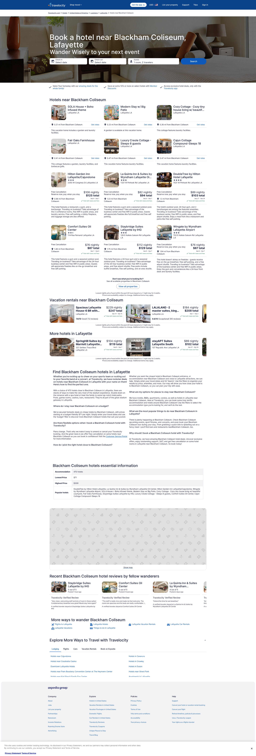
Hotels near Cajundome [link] (61, 656)
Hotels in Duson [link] (135, 666)
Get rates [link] (95, 124)
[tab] (55, 649)
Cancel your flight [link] (178, 709)
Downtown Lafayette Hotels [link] (63, 666)
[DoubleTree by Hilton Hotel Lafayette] (180, 196)
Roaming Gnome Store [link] (56, 726)
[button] (128, 640)
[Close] (252, 748)
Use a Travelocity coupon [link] (181, 718)
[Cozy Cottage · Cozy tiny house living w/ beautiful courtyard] (180, 119)
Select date (61, 62)
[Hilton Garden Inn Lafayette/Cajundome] (75, 196)
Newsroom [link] (52, 718)
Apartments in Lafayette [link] (139, 676)
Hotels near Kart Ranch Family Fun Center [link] (69, 676)
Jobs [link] (50, 705)
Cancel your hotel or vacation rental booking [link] (188, 705)
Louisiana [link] (94, 13)
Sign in (205, 5)
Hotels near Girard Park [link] (139, 671)
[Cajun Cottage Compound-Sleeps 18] (180, 153)
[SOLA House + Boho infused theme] (75, 119)
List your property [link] (54, 709)
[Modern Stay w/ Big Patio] (128, 119)
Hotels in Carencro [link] (137, 656)
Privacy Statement (13, 753)
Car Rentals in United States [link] (99, 718)
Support (185, 5)
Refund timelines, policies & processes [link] (186, 714)
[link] (70, 624)
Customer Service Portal (116, 436)
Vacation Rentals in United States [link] (101, 705)
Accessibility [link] (135, 718)
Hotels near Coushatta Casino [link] (63, 661)
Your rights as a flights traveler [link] (183, 722)
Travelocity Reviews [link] (97, 722)
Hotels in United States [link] (97, 701)
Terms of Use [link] (135, 709)
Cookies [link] (134, 705)
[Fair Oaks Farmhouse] (75, 153)
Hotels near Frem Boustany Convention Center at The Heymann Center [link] (81, 671)
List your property (170, 5)
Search (193, 61)
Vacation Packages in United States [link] (102, 709)
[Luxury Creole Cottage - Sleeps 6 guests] (128, 153)
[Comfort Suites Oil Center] (75, 248)
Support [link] (175, 701)
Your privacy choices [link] (138, 722)
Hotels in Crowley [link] (136, 661)
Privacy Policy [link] (136, 701)
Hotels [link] (64, 13)
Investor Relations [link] (54, 722)
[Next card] (206, 313)
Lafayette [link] (103, 13)
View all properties (128, 286)
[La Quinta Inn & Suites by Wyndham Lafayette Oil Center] (128, 196)
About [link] (50, 701)
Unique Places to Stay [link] (97, 731)
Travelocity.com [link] (54, 13)
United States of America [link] (79, 13)
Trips (195, 5)
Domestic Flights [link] (95, 714)
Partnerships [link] (52, 714)
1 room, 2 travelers (143, 62)
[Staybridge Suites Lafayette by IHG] (128, 248)
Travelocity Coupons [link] (97, 726)
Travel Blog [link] (93, 735)
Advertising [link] (52, 731)
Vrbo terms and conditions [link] (140, 714)
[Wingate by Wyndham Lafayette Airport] (180, 248)
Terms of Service (29, 753)
